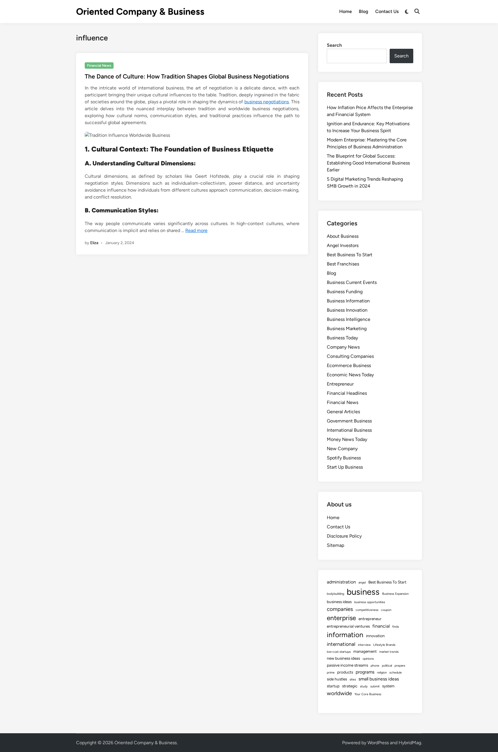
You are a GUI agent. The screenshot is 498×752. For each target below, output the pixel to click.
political (387, 665)
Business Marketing (347, 328)
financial (381, 626)
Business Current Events (352, 282)
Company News (343, 347)
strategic (349, 686)
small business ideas (379, 679)
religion (382, 672)
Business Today (342, 338)
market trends (389, 652)
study (364, 686)
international (341, 644)
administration (341, 582)
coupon (386, 610)
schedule (395, 672)
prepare (400, 665)
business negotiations (266, 101)
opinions (368, 659)
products (345, 672)
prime (331, 672)
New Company (342, 448)
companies (340, 609)
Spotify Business (344, 458)
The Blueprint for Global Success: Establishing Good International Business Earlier (368, 163)
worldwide (339, 693)
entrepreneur (370, 618)
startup (333, 686)
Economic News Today (350, 374)
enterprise (341, 618)
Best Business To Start (349, 254)
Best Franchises (343, 264)
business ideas (339, 601)
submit (375, 686)
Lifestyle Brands (384, 645)
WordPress (378, 742)
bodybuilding (335, 594)
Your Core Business (367, 694)
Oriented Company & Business (140, 11)
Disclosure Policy (344, 536)
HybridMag (410, 742)
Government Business (349, 421)
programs (365, 672)
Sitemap (335, 545)
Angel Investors (343, 245)
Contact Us (387, 11)
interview (364, 645)
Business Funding (345, 291)
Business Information (348, 301)
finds (395, 626)
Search (334, 45)
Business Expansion (395, 594)
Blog (363, 11)
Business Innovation (347, 310)
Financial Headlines (347, 393)
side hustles (337, 679)
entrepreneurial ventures (348, 626)
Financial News (99, 65)
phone (375, 665)
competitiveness (367, 610)
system (388, 686)
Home (345, 11)
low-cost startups (339, 652)
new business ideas (343, 658)
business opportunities (369, 602)
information (345, 635)
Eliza (94, 242)
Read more (196, 230)
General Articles (343, 411)
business (363, 592)
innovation (375, 635)
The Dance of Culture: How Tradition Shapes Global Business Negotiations (187, 76)
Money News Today (347, 439)
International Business (349, 430)
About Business (343, 236)
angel (362, 582)
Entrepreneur (340, 384)
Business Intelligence (348, 319)
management (365, 651)
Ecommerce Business (349, 365)
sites (353, 679)
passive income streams (347, 665)
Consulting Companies (350, 356)
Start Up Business (345, 467)
